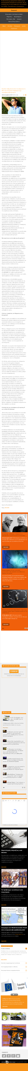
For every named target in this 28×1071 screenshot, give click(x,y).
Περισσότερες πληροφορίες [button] (16, 6)
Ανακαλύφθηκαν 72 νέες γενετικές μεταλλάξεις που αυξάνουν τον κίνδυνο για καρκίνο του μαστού (13, 572)
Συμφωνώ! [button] (14, 10)
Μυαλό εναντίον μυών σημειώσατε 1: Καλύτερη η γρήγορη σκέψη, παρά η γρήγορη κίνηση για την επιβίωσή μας (14, 611)
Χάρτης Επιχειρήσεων (14, 21)
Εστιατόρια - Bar (11, 19)
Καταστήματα (17, 16)
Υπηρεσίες (9, 16)
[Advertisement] (14, 69)
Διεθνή (23, 26)
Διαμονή (19, 19)
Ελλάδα (10, 26)
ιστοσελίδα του (19, 934)
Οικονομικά (17, 26)
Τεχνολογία (14, 28)
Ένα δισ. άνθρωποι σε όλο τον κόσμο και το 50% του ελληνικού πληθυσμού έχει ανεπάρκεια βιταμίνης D (13, 90)
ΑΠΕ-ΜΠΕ (7, 507)
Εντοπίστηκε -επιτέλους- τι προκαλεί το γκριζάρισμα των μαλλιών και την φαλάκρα (13, 534)
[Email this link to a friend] (25, 95)
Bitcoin (4, 26)
